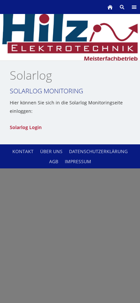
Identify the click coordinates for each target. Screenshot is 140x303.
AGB (53, 161)
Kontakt (23, 151)
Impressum (78, 161)
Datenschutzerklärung (98, 151)
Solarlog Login (26, 127)
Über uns (51, 151)
